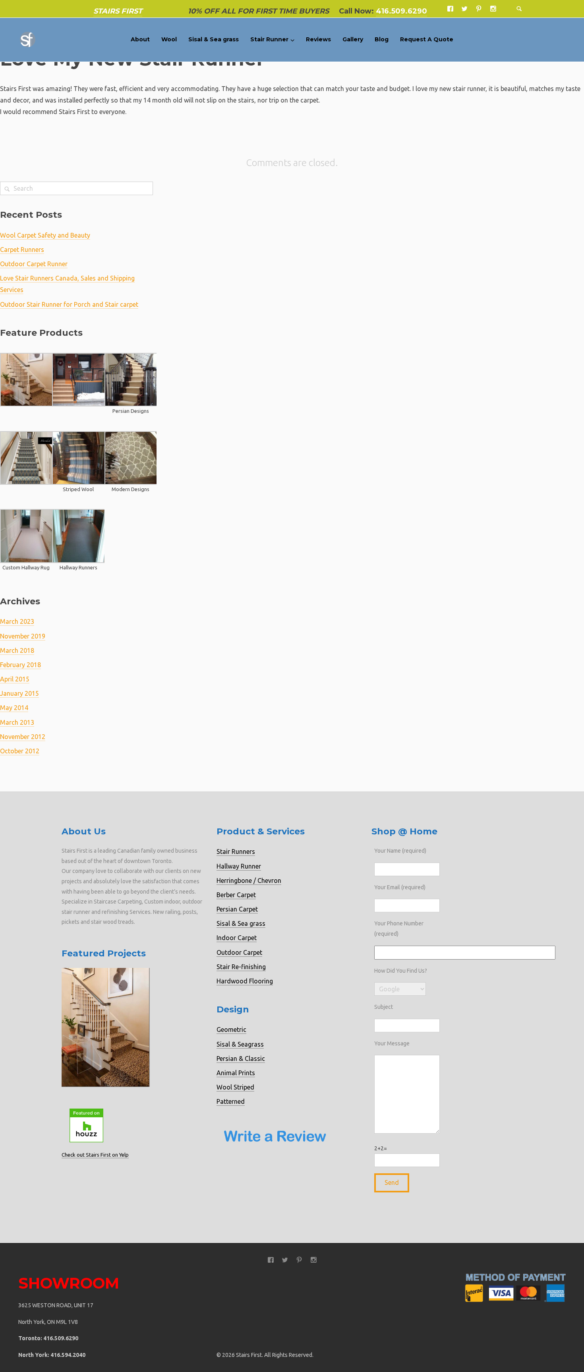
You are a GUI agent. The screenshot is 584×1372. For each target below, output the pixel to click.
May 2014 (14, 707)
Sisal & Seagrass (240, 1044)
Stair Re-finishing (241, 966)
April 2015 (14, 679)
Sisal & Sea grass (241, 923)
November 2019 (22, 636)
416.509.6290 (401, 11)
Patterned (231, 1101)
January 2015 (19, 693)
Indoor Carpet (237, 937)
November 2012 (22, 736)
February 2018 (20, 664)
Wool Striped (235, 1087)
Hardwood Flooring (245, 981)
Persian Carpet (237, 909)
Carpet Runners (22, 249)
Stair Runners (236, 851)
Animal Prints (236, 1072)
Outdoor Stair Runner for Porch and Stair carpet (69, 304)
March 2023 (17, 621)
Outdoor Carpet (239, 952)
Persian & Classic (241, 1058)
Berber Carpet (236, 894)
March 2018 (17, 650)
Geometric (231, 1029)
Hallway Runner (239, 866)
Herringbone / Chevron (249, 880)
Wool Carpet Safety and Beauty (45, 235)
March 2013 (17, 722)
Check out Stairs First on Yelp (95, 1154)
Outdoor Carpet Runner (34, 263)
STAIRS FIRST (117, 11)
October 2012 (19, 751)
